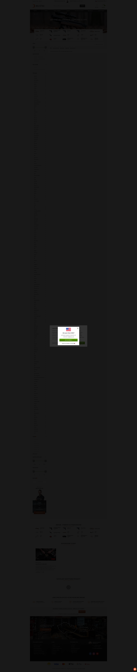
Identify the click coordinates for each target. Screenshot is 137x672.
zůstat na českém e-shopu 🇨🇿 (68, 343)
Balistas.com (71, 336)
